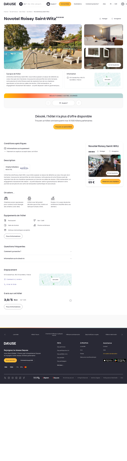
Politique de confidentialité (110, 378)
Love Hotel (15, 334)
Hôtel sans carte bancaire (73, 334)
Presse (82, 353)
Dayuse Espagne (61, 361)
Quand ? (65, 103)
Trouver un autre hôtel (63, 127)
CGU (122, 378)
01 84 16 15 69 (11, 284)
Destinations (78, 4)
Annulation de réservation (110, 353)
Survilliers (29, 12)
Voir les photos (114, 65)
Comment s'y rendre (14, 279)
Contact (105, 346)
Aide (104, 4)
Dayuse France (61, 347)
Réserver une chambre (110, 181)
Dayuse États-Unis (62, 354)
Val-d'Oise (22, 12)
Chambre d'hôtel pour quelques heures (54, 334)
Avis (81, 350)
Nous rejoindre (10, 360)
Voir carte (107, 79)
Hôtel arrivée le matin (111, 334)
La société (82, 346)
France (6, 12)
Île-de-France (14, 12)
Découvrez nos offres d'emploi (88, 357)
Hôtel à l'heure (35, 334)
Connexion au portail (27, 360)
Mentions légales (95, 378)
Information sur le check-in (14, 258)
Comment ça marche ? (92, 4)
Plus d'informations (13, 236)
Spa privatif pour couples (92, 334)
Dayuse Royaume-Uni (63, 350)
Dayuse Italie (60, 357)
